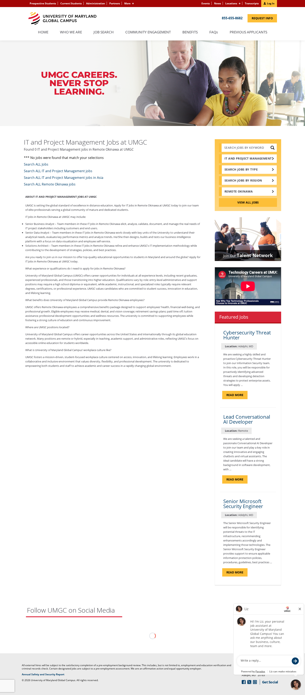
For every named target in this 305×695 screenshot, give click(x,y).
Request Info (264, 19)
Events (205, 3)
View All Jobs (248, 202)
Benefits (190, 32)
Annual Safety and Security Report (48, 674)
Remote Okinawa (238, 191)
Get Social (270, 682)
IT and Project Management (248, 158)
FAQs (213, 32)
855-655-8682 (232, 18)
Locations (231, 3)
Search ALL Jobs (36, 164)
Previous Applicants (250, 34)
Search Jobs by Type (241, 169)
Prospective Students (43, 3)
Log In (270, 3)
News (217, 3)
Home (43, 32)
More (127, 3)
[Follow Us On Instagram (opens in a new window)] (255, 682)
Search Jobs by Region (243, 180)
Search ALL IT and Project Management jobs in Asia (63, 177)
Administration (95, 3)
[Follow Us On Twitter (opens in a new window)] (249, 682)
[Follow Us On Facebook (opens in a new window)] (244, 682)
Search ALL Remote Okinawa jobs (50, 184)
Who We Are (71, 32)
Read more (237, 396)
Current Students (71, 3)
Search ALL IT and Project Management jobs (58, 171)
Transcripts (252, 3)
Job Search (104, 32)
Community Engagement (148, 32)
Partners (114, 3)
